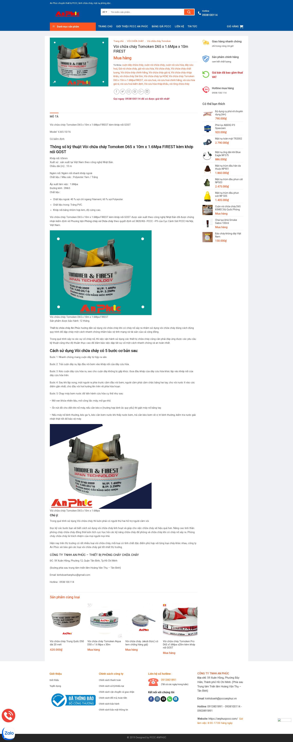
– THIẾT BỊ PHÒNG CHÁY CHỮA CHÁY (112, 555)
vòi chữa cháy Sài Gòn (131, 76)
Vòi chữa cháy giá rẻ (159, 72)
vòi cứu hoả (150, 80)
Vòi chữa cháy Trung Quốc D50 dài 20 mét (67, 643)
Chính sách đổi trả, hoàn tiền (113, 697)
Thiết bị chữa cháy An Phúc (65, 328)
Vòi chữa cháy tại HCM (156, 76)
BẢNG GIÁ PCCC (161, 26)
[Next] (192, 624)
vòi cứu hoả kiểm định (131, 84)
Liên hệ (179, 26)
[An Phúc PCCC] (73, 14)
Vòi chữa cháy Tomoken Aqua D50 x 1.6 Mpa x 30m (104, 643)
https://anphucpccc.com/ (223, 718)
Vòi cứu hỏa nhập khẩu (156, 84)
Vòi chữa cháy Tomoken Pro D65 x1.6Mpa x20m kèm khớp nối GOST (179, 644)
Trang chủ (105, 26)
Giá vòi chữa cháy (128, 68)
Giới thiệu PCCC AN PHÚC (132, 26)
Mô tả (54, 116)
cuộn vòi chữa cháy (154, 65)
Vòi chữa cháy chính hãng (134, 72)
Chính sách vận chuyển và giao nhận (116, 691)
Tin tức (192, 26)
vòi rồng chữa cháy (179, 84)
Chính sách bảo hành (109, 703)
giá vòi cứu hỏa (146, 68)
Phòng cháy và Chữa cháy (99, 221)
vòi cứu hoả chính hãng (169, 80)
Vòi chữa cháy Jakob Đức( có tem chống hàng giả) (141, 643)
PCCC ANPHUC (158, 737)
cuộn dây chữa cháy (132, 65)
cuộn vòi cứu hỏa (175, 65)
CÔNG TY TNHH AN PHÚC (68, 555)
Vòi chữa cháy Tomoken (159, 41)
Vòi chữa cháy (162, 68)
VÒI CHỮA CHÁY (135, 41)
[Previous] (55, 624)
